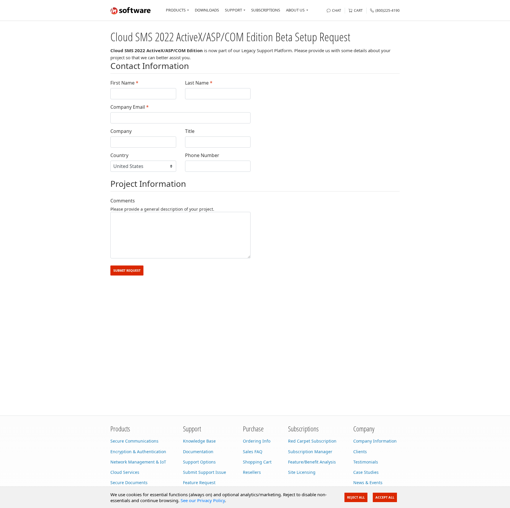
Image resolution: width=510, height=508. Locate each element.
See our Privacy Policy (203, 500)
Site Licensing (302, 472)
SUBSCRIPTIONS (265, 10)
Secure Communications (134, 441)
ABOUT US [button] (295, 10)
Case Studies (366, 472)
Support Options (199, 462)
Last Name (198, 83)
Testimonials (365, 462)
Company (121, 131)
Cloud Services (124, 472)
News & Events (367, 482)
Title (189, 131)
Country (119, 155)
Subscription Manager (310, 451)
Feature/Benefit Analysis (312, 462)
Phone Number (202, 155)
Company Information (375, 441)
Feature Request (199, 482)
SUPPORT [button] (233, 10)
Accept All (384, 497)
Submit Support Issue (204, 472)
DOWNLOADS (207, 10)
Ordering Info (256, 441)
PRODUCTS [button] (176, 10)
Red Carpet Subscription (312, 441)
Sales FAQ (252, 451)
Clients (360, 451)
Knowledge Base (199, 441)
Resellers (252, 472)
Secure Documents (129, 482)
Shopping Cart (257, 462)
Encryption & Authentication (138, 451)
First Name (124, 83)
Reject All (356, 497)
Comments (122, 201)
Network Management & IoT (138, 462)
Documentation (198, 451)
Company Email (129, 107)
